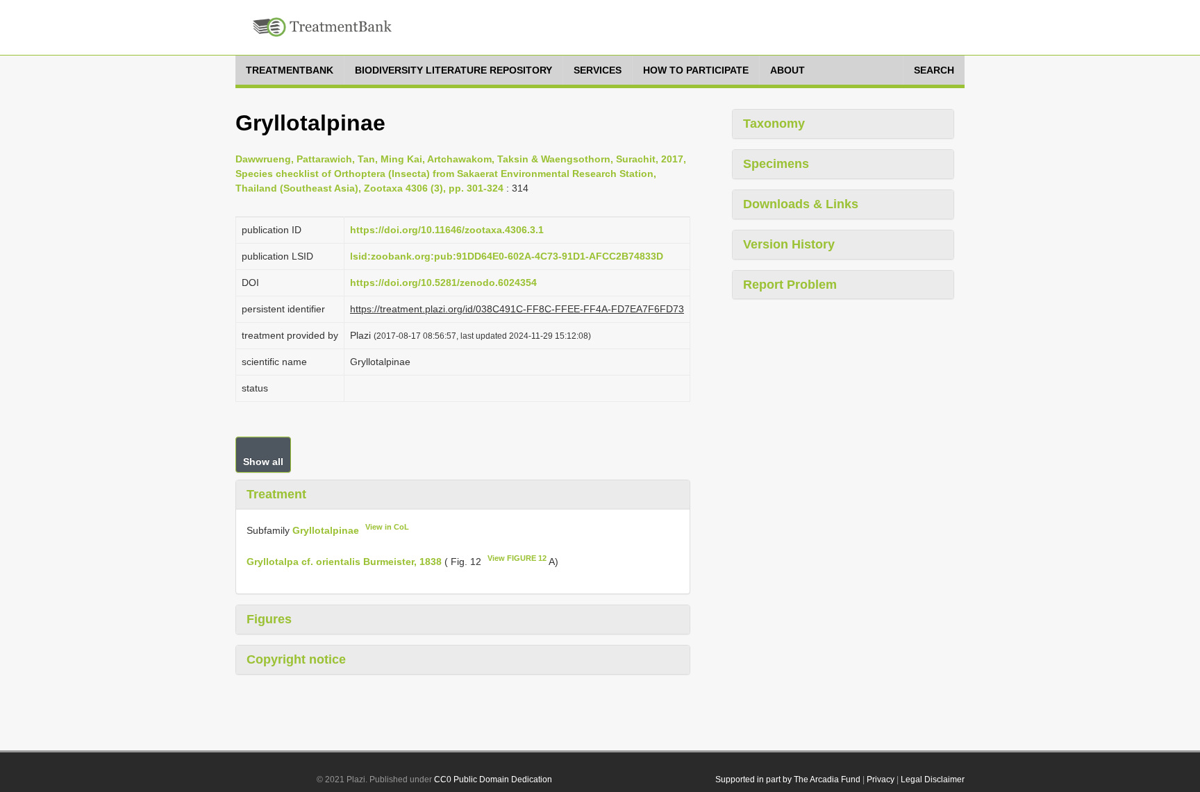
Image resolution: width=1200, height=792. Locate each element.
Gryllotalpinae (325, 529)
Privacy (880, 779)
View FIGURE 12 (517, 558)
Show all (263, 461)
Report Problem (790, 285)
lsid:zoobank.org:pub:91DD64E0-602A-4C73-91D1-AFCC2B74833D (506, 256)
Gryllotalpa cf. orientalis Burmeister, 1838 (344, 561)
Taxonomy (774, 123)
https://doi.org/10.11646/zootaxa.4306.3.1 (447, 229)
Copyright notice (296, 659)
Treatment (276, 494)
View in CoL (387, 527)
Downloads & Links (800, 204)
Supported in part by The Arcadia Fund (787, 779)
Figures (269, 619)
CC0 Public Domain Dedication (493, 779)
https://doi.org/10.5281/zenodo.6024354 (443, 282)
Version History (789, 244)
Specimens (776, 164)
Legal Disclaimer (933, 779)
